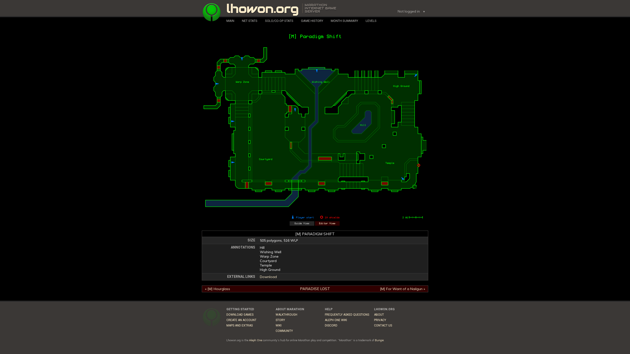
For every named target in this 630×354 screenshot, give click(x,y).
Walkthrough (286, 314)
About (379, 314)
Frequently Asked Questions (347, 314)
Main (230, 21)
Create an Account (241, 320)
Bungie (379, 340)
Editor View (327, 223)
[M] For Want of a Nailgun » (402, 289)
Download (268, 277)
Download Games (239, 314)
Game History (312, 21)
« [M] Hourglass (217, 289)
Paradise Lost (315, 288)
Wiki (279, 325)
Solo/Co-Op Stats (279, 21)
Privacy (380, 320)
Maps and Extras (239, 325)
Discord (331, 325)
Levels (371, 21)
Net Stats (249, 21)
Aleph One (255, 340)
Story (280, 320)
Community (284, 331)
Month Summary (344, 21)
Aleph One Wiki (336, 320)
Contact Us (383, 325)
